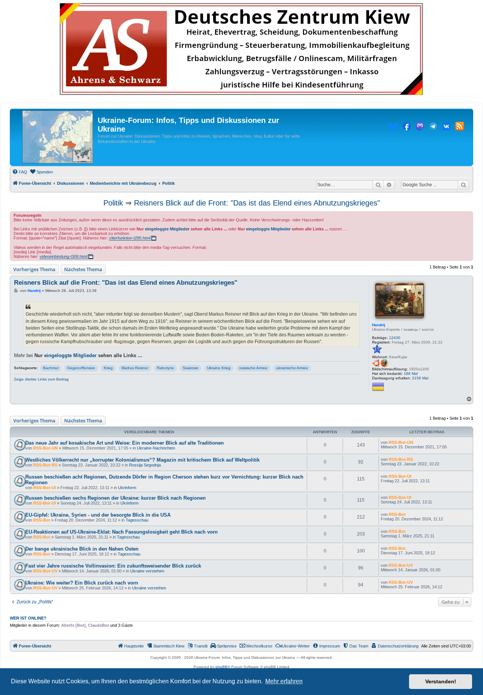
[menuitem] (19, 171)
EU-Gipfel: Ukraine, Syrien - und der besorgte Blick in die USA (98, 515)
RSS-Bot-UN (45, 448)
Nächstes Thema (83, 269)
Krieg (108, 368)
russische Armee (253, 368)
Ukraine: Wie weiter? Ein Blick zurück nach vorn (81, 583)
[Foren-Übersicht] (57, 137)
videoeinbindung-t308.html (63, 256)
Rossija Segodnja (145, 465)
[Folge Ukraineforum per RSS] (460, 127)
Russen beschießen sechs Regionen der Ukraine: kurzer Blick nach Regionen (115, 498)
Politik (113, 203)
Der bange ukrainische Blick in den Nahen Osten (81, 549)
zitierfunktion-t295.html (129, 238)
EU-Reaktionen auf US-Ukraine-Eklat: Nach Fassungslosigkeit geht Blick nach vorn (121, 532)
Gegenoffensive (81, 368)
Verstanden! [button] (440, 681)
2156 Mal (420, 378)
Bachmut (50, 368)
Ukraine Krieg (219, 368)
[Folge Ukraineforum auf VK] (446, 127)
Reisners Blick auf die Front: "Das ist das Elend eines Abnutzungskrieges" (257, 203)
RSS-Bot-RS (45, 465)
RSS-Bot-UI (44, 487)
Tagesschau (137, 520)
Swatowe (190, 368)
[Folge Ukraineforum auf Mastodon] (420, 127)
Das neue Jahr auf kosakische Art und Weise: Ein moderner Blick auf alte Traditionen (124, 443)
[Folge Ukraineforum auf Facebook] (407, 127)
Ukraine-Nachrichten (156, 448)
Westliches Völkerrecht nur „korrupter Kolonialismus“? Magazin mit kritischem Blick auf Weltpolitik (142, 460)
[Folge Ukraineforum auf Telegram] (433, 127)
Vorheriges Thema (34, 269)
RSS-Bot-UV (45, 571)
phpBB (221, 667)
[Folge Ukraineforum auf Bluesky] (394, 127)
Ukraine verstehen (147, 571)
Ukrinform (127, 487)
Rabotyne (165, 368)
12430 (394, 338)
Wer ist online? (28, 618)
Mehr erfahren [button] (284, 681)
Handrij (378, 325)
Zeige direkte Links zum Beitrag (41, 379)
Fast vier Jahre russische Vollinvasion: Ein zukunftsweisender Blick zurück (113, 566)
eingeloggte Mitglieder (167, 229)
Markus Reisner (135, 368)
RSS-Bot (41, 520)
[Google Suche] (463, 184)
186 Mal (411, 373)
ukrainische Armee (292, 368)
